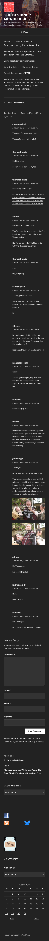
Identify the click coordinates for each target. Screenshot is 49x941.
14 (6, 904)
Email (7, 703)
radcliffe (16, 399)
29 (12, 913)
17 (25, 904)
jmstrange (17, 458)
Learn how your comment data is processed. (24, 742)
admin (15, 216)
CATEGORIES (12, 859)
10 (25, 899)
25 (31, 908)
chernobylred (19, 124)
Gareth (28, 41)
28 (6, 913)
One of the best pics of (14, 73)
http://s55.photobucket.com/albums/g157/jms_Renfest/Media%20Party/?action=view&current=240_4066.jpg (28, 200)
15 (12, 904)
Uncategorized (16, 102)
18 (31, 904)
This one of (25, 133)
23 (19, 908)
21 (6, 908)
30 (19, 913)
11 (31, 899)
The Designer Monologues (17, 17)
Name (7, 690)
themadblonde (19, 152)
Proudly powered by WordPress (17, 935)
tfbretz (16, 326)
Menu (25, 32)
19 (37, 904)
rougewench (18, 286)
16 (19, 904)
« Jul (12, 918)
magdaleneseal (20, 363)
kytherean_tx (19, 585)
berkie (15, 421)
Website (8, 717)
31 (25, 913)
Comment (9, 654)
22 (12, 908)
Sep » (36, 918)
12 (37, 899)
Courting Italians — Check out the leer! (21, 67)
